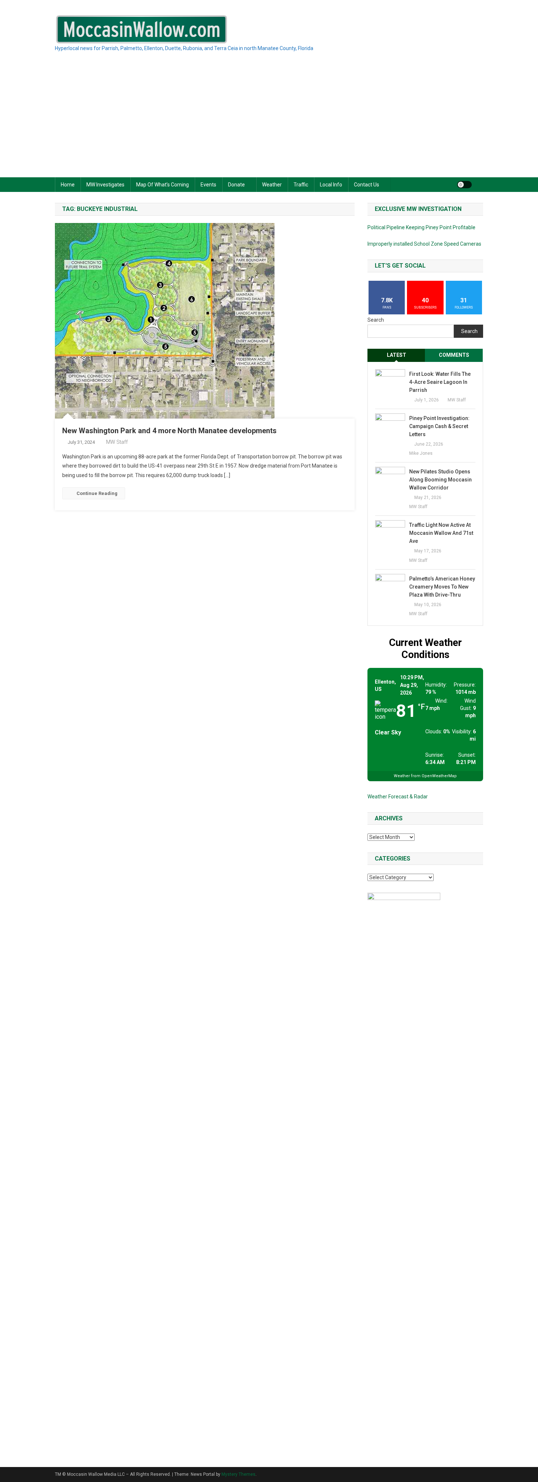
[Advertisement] (269, 122)
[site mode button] (464, 184)
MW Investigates (105, 185)
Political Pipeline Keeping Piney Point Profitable (421, 227)
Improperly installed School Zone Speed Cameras (424, 244)
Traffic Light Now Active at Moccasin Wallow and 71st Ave (441, 533)
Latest (396, 355)
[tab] (396, 355)
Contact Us (366, 185)
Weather (272, 185)
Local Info (331, 185)
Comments (454, 355)
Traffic (301, 185)
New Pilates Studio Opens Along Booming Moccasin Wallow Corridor (440, 480)
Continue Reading (96, 493)
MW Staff (117, 442)
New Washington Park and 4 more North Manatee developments (169, 430)
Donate (236, 185)
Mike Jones (421, 453)
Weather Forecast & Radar (397, 796)
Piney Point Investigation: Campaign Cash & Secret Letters (439, 426)
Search (375, 320)
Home (68, 185)
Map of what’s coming (162, 185)
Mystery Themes (238, 1474)
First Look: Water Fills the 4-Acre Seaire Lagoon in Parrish (440, 382)
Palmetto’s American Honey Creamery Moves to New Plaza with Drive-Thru (442, 587)
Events (208, 185)
